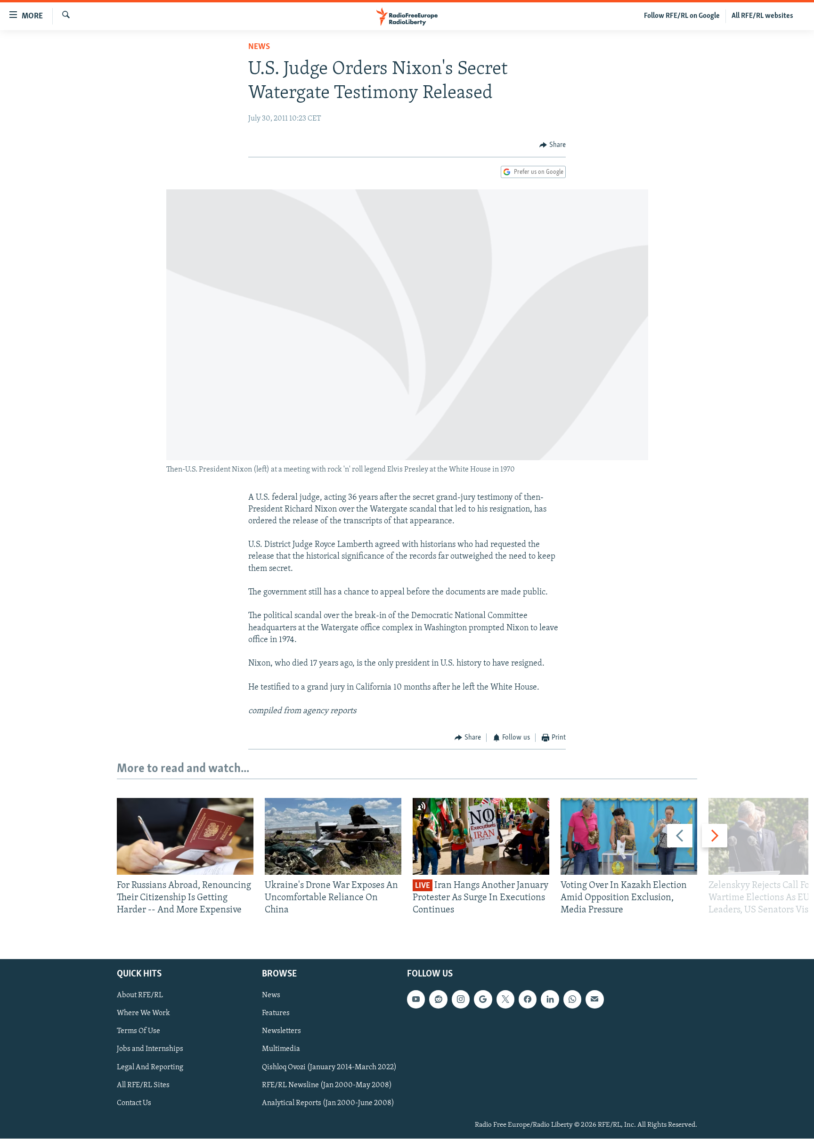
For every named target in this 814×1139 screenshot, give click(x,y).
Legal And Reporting (150, 1067)
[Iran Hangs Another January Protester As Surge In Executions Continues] (481, 836)
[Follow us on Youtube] (416, 1000)
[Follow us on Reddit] (438, 1000)
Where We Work (143, 1013)
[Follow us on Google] (483, 1000)
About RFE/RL (140, 996)
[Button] (552, 145)
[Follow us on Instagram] (461, 1000)
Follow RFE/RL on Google (682, 16)
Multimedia (281, 1049)
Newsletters (281, 1031)
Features (276, 1013)
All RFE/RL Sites (143, 1085)
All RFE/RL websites (762, 16)
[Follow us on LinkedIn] (550, 1000)
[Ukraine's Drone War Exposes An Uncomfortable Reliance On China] (333, 836)
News (259, 47)
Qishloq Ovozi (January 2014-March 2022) (329, 1067)
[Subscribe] (594, 1000)
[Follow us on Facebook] (528, 1000)
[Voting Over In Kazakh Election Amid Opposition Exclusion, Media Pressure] (629, 836)
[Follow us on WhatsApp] (572, 1000)
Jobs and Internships (150, 1049)
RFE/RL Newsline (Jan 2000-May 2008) (327, 1085)
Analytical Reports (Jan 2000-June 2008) (328, 1103)
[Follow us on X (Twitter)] (505, 1000)
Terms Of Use (138, 1031)
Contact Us (134, 1103)
